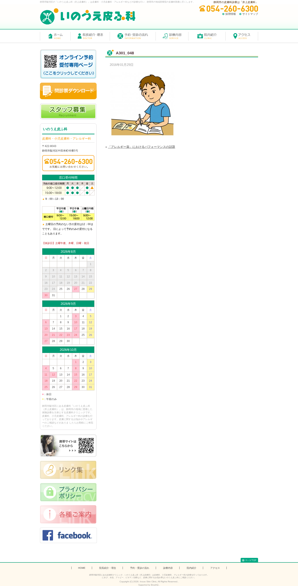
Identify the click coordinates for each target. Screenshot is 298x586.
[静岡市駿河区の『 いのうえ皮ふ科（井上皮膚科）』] (87, 16)
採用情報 (230, 13)
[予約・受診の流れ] (133, 36)
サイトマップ (250, 13)
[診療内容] (172, 36)
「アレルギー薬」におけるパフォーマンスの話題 (141, 147)
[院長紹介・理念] (90, 36)
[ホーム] (55, 36)
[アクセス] (241, 36)
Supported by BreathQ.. (149, 585)
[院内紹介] (206, 36)
